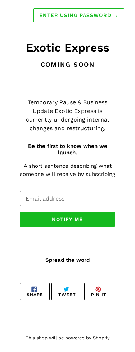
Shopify (101, 337)
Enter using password (78, 15)
